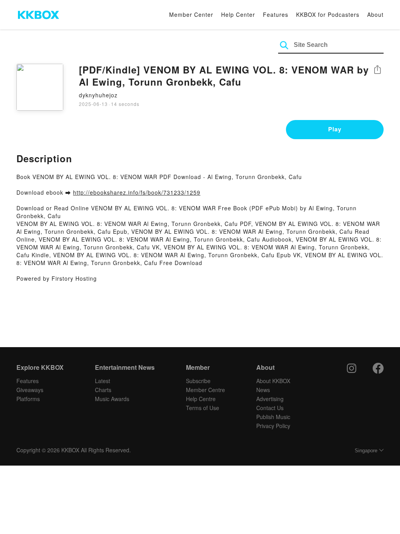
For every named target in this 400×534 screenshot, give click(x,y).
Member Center (191, 14)
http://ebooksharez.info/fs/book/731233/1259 (136, 192)
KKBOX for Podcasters (327, 14)
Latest (102, 381)
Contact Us (270, 408)
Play (334, 129)
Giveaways (29, 390)
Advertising (270, 399)
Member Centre (205, 390)
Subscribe (198, 381)
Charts (103, 390)
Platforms (28, 399)
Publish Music (273, 417)
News (263, 390)
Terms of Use (202, 408)
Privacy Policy (273, 426)
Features (275, 14)
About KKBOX (273, 381)
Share (377, 70)
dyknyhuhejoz (98, 95)
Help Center (238, 14)
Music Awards (112, 399)
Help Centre (201, 399)
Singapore (366, 450)
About (375, 14)
